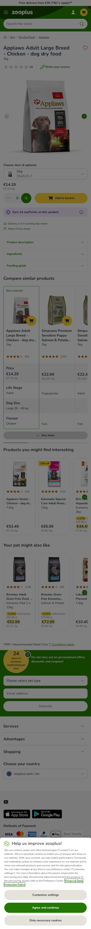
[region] (45, 883)
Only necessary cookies (45, 920)
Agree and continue (45, 908)
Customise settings (45, 895)
